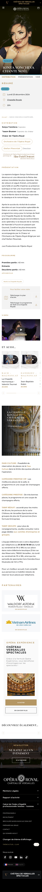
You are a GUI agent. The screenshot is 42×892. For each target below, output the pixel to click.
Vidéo (39, 77)
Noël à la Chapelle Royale (13, 281)
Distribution (8, 77)
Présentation (25, 77)
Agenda (38, 8)
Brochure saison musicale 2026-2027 (17, 821)
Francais (10, 864)
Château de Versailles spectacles (24, 2)
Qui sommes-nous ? (10, 833)
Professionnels (9, 813)
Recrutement (8, 817)
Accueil (4, 117)
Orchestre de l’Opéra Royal (17, 142)
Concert (8, 61)
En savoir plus (16, 426)
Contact (6, 829)
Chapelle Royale (14, 100)
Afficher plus (7, 273)
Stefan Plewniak (12, 148)
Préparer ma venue (10, 825)
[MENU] (3, 8)
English (21, 864)
